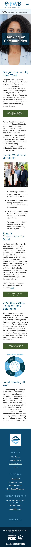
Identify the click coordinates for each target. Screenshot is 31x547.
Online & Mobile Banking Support (15, 501)
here (12, 287)
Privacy (15, 467)
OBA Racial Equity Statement (15, 346)
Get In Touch (15, 478)
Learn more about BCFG (15, 294)
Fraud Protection (15, 509)
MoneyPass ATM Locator (15, 489)
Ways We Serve (15, 460)
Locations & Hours (15, 482)
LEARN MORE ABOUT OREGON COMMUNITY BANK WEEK (15, 113)
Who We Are (15, 457)
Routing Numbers (15, 485)
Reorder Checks (15, 505)
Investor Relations (15, 464)
